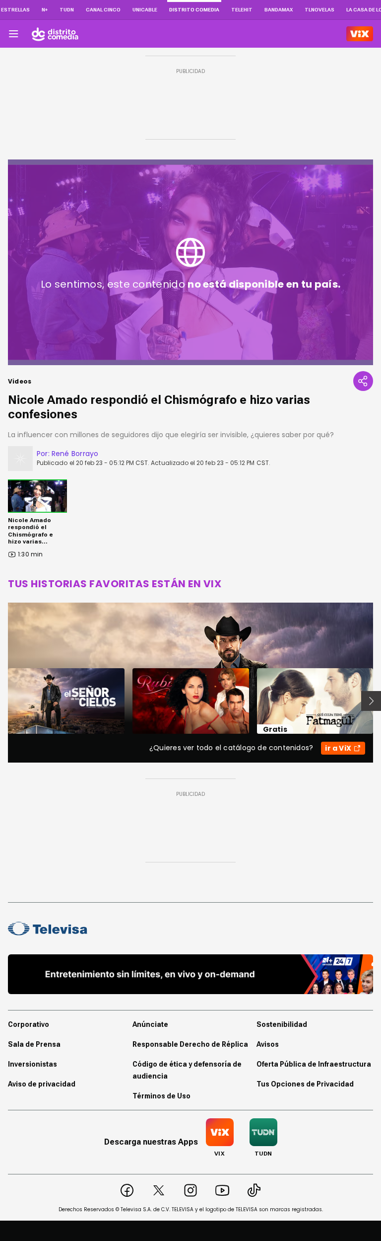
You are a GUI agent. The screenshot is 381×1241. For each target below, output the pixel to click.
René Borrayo (75, 453)
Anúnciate (150, 1024)
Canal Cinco (103, 9)
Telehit (242, 9)
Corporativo (28, 1024)
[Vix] (359, 33)
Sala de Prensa (34, 1044)
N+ (45, 9)
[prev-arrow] (1, 701)
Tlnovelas (319, 9)
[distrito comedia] (55, 34)
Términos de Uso (161, 1096)
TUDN (67, 9)
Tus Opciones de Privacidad (305, 1084)
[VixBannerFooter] (190, 974)
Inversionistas (32, 1064)
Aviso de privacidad (41, 1084)
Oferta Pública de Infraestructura (313, 1064)
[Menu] (13, 33)
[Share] (363, 381)
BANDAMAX (278, 9)
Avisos (267, 1044)
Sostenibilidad (281, 1024)
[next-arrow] (371, 701)
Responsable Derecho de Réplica (190, 1044)
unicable (144, 9)
